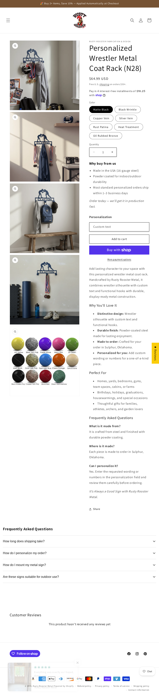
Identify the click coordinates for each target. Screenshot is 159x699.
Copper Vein (101, 118)
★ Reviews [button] (155, 353)
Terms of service (121, 686)
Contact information (138, 690)
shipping (104, 84)
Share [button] (96, 509)
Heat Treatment (128, 127)
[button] (8, 20)
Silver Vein (126, 118)
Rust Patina (100, 127)
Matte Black (101, 109)
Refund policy (84, 686)
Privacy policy (102, 686)
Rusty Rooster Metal (43, 686)
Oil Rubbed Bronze (105, 135)
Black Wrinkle (128, 109)
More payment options (119, 259)
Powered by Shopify (64, 686)
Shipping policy (141, 686)
